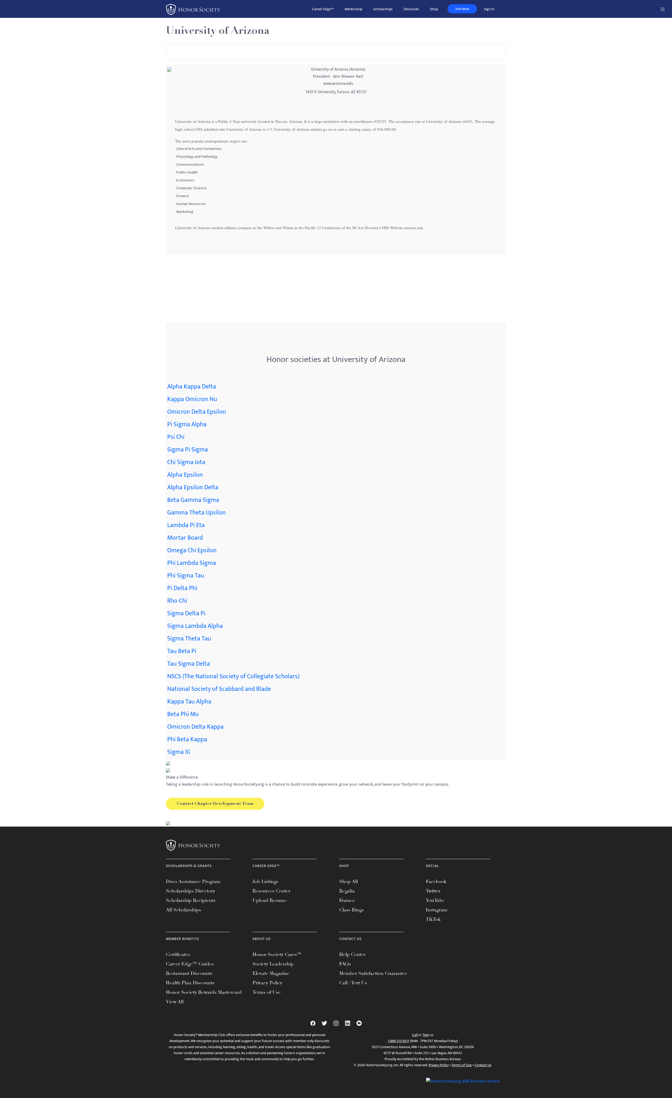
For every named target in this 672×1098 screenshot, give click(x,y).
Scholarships (383, 9)
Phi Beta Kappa (187, 739)
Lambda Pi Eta (186, 525)
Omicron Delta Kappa (195, 727)
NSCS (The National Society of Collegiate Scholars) (233, 676)
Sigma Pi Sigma (187, 449)
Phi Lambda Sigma (191, 563)
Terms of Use (267, 992)
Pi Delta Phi (182, 588)
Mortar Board (185, 538)
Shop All (348, 881)
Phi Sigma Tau (185, 575)
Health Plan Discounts (190, 983)
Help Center (352, 954)
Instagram (436, 910)
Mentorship (353, 9)
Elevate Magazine (271, 973)
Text (426, 1035)
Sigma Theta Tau (189, 638)
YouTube (435, 900)
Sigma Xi (178, 752)
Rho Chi (177, 601)
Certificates (178, 954)
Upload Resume (270, 900)
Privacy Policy (267, 983)
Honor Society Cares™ (277, 954)
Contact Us (483, 1065)
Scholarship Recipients (191, 900)
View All (174, 1002)
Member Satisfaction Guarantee (373, 973)
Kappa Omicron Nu (192, 399)
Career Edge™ (323, 9)
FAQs (345, 964)
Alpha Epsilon (185, 475)
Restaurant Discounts (189, 973)
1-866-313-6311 (398, 1041)
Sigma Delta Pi (186, 613)
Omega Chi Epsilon (192, 550)
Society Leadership (273, 964)
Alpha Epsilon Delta (192, 487)
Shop (434, 9)
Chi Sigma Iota (186, 462)
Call (415, 1035)
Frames (347, 900)
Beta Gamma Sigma (193, 500)
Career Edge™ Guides (190, 964)
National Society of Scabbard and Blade (219, 689)
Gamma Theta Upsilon (196, 512)
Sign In (489, 9)
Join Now (462, 9)
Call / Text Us (353, 983)
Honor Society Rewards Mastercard (204, 992)
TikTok (433, 919)
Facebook (436, 881)
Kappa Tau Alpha (189, 701)
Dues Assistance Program (193, 881)
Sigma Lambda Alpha (195, 626)
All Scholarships (183, 910)
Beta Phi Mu (183, 714)
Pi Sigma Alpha (187, 424)
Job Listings (265, 881)
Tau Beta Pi (181, 651)
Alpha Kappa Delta (191, 386)
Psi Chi (176, 437)
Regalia (347, 891)
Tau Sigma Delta (188, 664)
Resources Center (271, 891)
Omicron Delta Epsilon (196, 412)
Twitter (433, 891)
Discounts (411, 9)
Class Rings (351, 910)
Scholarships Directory (190, 891)
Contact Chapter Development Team (215, 804)
